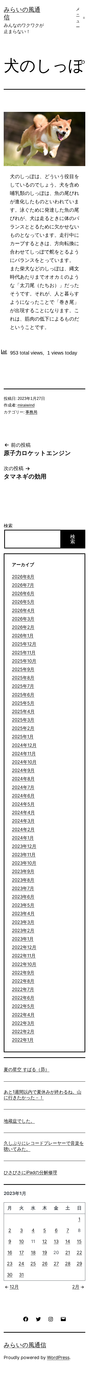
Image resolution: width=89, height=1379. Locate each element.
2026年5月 (23, 601)
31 (21, 1274)
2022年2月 (23, 1031)
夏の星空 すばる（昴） (26, 1069)
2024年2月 (23, 829)
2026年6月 (23, 593)
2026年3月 (23, 618)
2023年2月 (23, 930)
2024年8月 (23, 778)
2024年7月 (23, 787)
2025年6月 (23, 694)
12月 (14, 1286)
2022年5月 (23, 1006)
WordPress (58, 1357)
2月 (75, 1286)
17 (21, 1252)
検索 (8, 525)
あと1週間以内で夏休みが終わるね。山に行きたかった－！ (42, 1094)
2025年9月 (23, 669)
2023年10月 (24, 863)
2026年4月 (23, 610)
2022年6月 (23, 997)
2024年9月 (23, 770)
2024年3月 (23, 820)
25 (33, 1263)
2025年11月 (24, 652)
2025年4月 (23, 711)
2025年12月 (24, 644)
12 (44, 1241)
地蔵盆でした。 (19, 1121)
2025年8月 (23, 677)
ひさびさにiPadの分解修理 (30, 1172)
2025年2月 (23, 728)
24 (21, 1263)
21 (67, 1252)
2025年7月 (23, 686)
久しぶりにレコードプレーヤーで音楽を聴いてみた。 (44, 1146)
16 (9, 1252)
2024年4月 (23, 812)
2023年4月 (23, 913)
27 (56, 1263)
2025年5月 (23, 703)
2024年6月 (23, 795)
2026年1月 (23, 635)
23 (9, 1263)
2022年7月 (23, 989)
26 (44, 1263)
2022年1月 (23, 1039)
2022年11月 (24, 955)
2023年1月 (23, 938)
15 (79, 1241)
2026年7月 (23, 585)
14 (67, 1241)
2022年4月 (23, 1014)
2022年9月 (23, 972)
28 (67, 1263)
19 (44, 1252)
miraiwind (26, 405)
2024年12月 (24, 745)
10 (21, 1241)
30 (9, 1274)
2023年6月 (23, 896)
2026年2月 (23, 627)
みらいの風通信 (25, 1344)
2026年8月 (23, 576)
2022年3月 (23, 1023)
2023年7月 (23, 888)
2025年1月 (23, 736)
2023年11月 (24, 854)
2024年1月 (23, 837)
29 (79, 1263)
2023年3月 (23, 922)
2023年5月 (23, 905)
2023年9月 (23, 871)
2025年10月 (24, 661)
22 (79, 1252)
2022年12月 (24, 947)
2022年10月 (24, 964)
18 (33, 1252)
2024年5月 (23, 804)
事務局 (31, 412)
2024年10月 (24, 762)
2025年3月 (23, 719)
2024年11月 (24, 753)
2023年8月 (23, 880)
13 (56, 1241)
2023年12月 (24, 846)
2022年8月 (23, 981)
